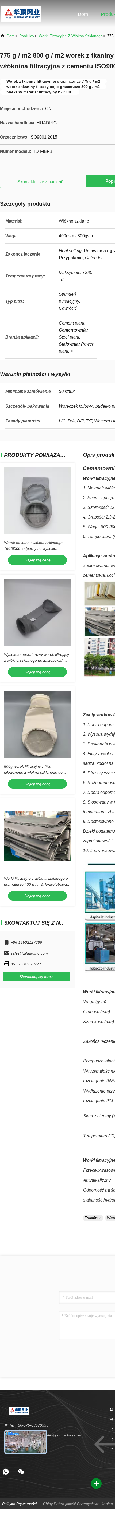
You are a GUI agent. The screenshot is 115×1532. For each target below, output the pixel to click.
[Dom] (21, 13)
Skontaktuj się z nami (38, 181)
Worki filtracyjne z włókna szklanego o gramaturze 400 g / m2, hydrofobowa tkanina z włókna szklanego (36, 884)
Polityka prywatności (19, 1504)
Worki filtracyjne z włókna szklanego (71, 36)
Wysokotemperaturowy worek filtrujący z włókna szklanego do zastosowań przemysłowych (36, 660)
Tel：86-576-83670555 (28, 1425)
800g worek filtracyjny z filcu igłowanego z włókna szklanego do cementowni (33, 772)
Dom (83, 14)
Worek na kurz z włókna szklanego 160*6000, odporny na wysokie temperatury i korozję (33, 548)
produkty (26, 36)
